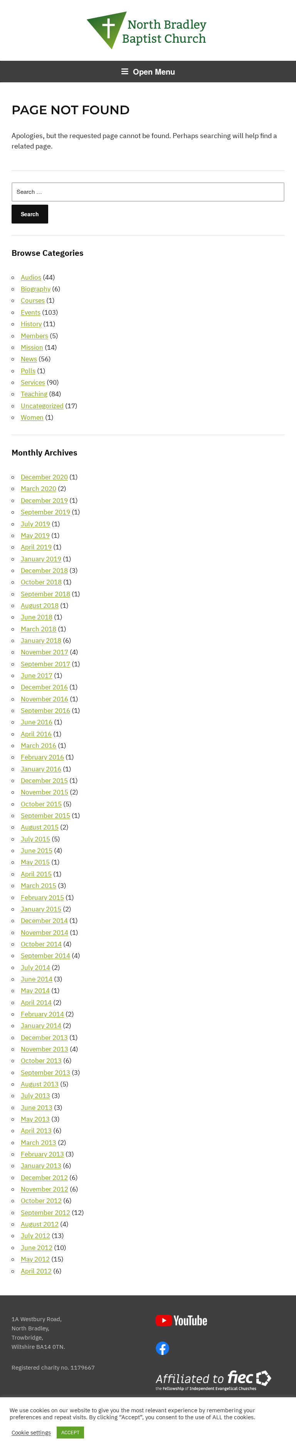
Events (30, 312)
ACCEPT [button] (70, 1432)
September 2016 (45, 710)
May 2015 (35, 862)
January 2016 (41, 769)
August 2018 (40, 605)
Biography (35, 289)
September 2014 (45, 955)
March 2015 (38, 885)
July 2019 (35, 524)
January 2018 (41, 640)
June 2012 (36, 1247)
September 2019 (45, 512)
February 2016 (42, 757)
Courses (33, 300)
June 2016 (36, 722)
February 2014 (42, 1014)
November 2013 (44, 1049)
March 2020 (38, 488)
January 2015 (41, 909)
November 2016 (44, 699)
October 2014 (41, 944)
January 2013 (41, 1165)
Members (34, 336)
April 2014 (36, 1002)
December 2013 (44, 1037)
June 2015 (36, 850)
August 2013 (40, 1084)
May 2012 (35, 1259)
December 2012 (44, 1177)
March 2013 (38, 1142)
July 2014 (35, 967)
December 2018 (44, 570)
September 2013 (45, 1072)
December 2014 (44, 920)
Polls (28, 371)
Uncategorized (42, 406)
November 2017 (44, 652)
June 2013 (36, 1107)
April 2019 (36, 547)
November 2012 (44, 1189)
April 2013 (36, 1130)
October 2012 (41, 1200)
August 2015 (40, 827)
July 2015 (35, 839)
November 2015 (44, 792)
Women (32, 417)
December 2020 (44, 477)
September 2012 (45, 1212)
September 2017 (45, 664)
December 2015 (44, 780)
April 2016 (36, 734)
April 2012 (36, 1271)
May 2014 (35, 990)
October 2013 (41, 1060)
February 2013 (42, 1154)
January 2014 (41, 1025)
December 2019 (44, 500)
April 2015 (36, 874)
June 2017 (36, 675)
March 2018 (38, 629)
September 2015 (45, 815)
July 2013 (35, 1095)
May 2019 (35, 535)
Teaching (34, 394)
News (29, 359)
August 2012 (40, 1224)
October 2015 (41, 804)
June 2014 (36, 979)
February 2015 (42, 897)
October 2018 (41, 582)
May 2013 (35, 1119)
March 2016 (38, 745)
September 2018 (45, 594)
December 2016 (44, 687)
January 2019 (41, 559)
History (31, 324)
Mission (32, 347)
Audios (31, 277)
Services (33, 382)
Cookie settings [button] (31, 1432)
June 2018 (36, 617)
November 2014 (44, 932)
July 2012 (35, 1235)
